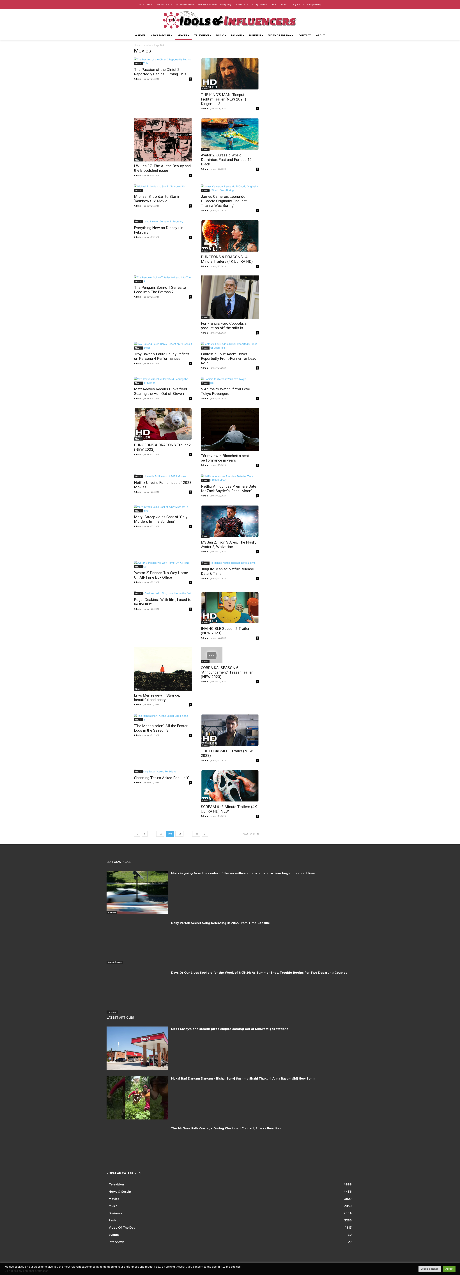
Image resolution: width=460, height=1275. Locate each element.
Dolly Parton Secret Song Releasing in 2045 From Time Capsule (220, 923)
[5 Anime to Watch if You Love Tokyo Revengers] (230, 381)
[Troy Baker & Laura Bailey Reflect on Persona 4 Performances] (163, 346)
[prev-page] (137, 834)
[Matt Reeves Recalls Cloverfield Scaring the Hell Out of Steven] (163, 381)
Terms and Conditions (185, 4)
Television (202, 35)
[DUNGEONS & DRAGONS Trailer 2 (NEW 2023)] (163, 424)
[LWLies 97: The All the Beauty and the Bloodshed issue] (163, 139)
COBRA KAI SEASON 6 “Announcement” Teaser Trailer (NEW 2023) (227, 672)
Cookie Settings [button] (429, 1268)
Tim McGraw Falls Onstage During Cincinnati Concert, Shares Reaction (226, 1128)
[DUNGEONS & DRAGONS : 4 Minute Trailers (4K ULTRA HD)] (230, 236)
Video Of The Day (280, 35)
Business (255, 35)
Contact (150, 4)
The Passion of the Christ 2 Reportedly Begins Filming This (160, 71)
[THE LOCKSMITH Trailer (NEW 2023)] (230, 730)
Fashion (237, 35)
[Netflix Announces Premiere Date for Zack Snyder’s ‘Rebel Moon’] (230, 478)
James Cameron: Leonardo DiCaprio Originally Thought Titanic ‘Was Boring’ (224, 201)
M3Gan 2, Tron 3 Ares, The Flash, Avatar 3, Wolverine (228, 544)
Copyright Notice (297, 4)
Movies (183, 35)
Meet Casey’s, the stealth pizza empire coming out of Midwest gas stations (229, 1029)
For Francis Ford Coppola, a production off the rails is (224, 325)
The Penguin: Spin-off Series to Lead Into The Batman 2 (160, 289)
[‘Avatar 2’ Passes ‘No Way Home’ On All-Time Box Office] (163, 564)
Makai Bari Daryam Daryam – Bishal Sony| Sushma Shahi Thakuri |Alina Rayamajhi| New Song (243, 1078)
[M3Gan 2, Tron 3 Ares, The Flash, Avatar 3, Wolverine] (230, 521)
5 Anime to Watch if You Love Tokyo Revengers (225, 391)
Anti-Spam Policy (314, 4)
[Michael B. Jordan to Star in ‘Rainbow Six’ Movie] (163, 188)
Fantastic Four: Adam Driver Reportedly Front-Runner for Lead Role (228, 358)
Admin (137, 78)
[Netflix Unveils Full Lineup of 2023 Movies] (163, 476)
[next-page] (205, 834)
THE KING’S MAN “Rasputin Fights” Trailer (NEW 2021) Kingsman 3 (224, 99)
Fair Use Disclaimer (165, 4)
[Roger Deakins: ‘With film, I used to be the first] (163, 593)
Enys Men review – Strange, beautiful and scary (157, 697)
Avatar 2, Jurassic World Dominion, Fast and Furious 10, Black (226, 159)
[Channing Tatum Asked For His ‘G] (163, 771)
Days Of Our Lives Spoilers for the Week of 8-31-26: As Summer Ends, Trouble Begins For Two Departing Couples (259, 972)
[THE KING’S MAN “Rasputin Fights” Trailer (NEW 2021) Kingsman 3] (230, 74)
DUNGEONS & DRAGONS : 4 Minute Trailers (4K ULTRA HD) (227, 259)
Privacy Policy (225, 4)
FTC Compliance (241, 4)
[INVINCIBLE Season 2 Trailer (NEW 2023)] (230, 607)
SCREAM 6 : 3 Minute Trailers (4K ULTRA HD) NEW (229, 809)
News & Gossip (161, 35)
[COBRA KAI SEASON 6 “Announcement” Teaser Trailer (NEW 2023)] (230, 655)
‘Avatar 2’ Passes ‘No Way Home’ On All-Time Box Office (161, 575)
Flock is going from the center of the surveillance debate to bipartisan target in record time (243, 873)
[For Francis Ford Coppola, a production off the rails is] (230, 297)
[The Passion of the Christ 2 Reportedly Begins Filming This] (163, 61)
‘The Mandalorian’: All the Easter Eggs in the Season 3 (161, 728)
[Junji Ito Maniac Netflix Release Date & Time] (230, 563)
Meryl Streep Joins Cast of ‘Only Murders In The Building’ (160, 519)
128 (196, 833)
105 (179, 833)
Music (220, 35)
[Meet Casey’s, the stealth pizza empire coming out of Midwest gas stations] (137, 1048)
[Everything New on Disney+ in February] (163, 221)
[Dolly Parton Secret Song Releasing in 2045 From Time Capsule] (137, 942)
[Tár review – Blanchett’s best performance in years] (230, 429)
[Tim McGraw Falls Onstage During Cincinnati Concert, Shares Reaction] (137, 1147)
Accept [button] (449, 1268)
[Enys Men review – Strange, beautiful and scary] (163, 669)
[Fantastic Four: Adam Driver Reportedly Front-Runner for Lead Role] (230, 346)
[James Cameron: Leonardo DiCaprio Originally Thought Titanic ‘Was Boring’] (230, 188)
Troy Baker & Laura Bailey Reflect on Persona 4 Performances (161, 356)
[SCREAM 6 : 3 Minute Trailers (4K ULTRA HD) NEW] (230, 786)
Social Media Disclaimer (207, 4)
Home (141, 4)
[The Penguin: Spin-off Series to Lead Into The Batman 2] (163, 279)
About (320, 35)
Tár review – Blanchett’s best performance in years (225, 458)
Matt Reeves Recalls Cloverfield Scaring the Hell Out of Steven (160, 391)
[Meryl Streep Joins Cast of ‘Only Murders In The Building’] (163, 508)
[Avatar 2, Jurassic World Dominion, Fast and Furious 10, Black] (230, 134)
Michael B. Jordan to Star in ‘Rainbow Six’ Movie (157, 198)
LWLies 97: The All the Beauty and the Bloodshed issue (162, 168)
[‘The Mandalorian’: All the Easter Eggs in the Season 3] (163, 717)
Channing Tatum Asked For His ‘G (162, 778)
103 (160, 833)
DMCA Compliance (278, 4)
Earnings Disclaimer (259, 4)
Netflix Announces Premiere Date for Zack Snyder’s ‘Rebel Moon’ (228, 488)
